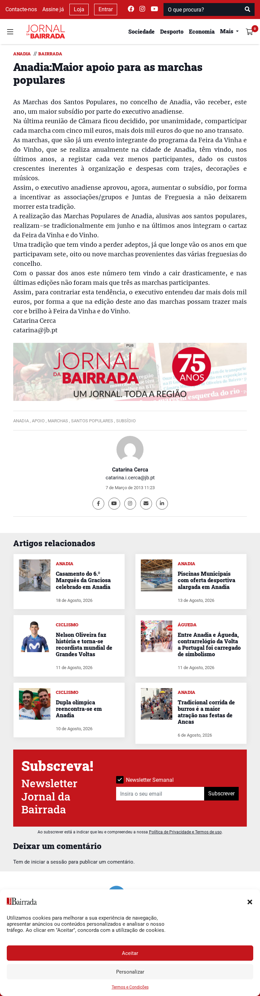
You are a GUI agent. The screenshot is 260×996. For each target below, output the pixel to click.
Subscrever (221, 793)
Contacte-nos (21, 9)
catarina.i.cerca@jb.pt (130, 478)
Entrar (106, 9)
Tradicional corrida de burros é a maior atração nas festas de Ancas (206, 712)
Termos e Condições (130, 987)
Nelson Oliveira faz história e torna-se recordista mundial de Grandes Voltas (84, 644)
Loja (79, 9)
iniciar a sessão (49, 862)
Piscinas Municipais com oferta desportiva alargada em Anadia (206, 580)
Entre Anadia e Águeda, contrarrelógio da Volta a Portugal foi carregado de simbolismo (209, 644)
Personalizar (130, 972)
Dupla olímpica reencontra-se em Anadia (79, 709)
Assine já (53, 9)
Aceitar (130, 953)
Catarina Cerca (130, 469)
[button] (249, 901)
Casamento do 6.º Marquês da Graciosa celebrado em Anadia (83, 580)
